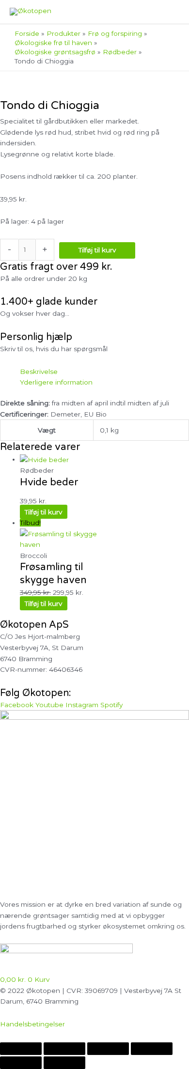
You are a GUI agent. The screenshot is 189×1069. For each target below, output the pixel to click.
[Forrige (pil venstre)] (21, 1062)
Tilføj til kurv (97, 250)
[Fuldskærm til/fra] (64, 1048)
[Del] (108, 1048)
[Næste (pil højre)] (64, 1062)
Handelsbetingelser (32, 1024)
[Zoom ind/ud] (21, 1048)
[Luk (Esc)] (152, 1048)
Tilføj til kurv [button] (43, 512)
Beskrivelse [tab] (39, 371)
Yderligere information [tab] (56, 382)
